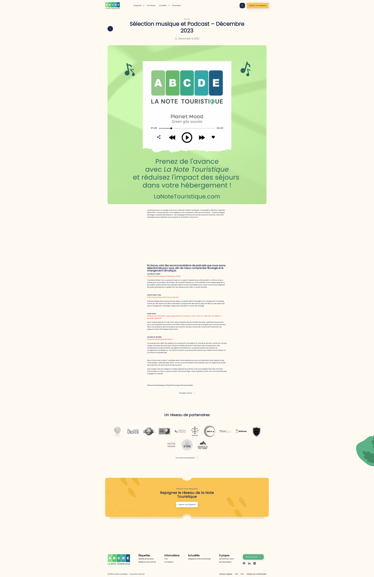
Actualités (163, 5)
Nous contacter (252, 557)
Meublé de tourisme (146, 559)
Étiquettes (137, 5)
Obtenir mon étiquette (257, 5)
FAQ (166, 559)
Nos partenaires (225, 562)
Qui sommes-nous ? (226, 559)
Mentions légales (225, 574)
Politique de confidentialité (256, 574)
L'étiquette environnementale (199, 559)
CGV (242, 574)
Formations (151, 5)
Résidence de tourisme (147, 562)
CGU (236, 574)
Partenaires (176, 5)
